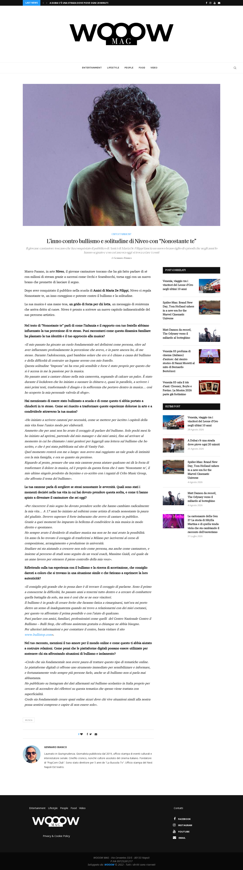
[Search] (235, 68)
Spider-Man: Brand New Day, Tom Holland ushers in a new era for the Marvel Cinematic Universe (108, 2)
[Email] (219, 3)
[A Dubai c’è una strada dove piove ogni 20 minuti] (173, 445)
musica (28, 720)
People (129, 67)
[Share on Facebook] (86, 734)
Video (153, 67)
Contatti (178, 808)
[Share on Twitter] (90, 734)
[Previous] (43, 3)
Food (142, 67)
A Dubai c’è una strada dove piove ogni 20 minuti (204, 442)
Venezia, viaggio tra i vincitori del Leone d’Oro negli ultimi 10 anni (178, 285)
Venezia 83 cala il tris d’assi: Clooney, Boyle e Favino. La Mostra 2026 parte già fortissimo (177, 388)
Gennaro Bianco (123, 258)
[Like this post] (81, 734)
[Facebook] (205, 3)
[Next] (46, 3)
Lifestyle (113, 67)
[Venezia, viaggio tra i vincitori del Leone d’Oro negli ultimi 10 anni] (209, 286)
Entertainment (92, 67)
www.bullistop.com (38, 635)
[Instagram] (210, 3)
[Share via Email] (96, 734)
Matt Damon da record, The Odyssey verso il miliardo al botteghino (177, 333)
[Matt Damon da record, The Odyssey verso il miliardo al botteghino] (209, 335)
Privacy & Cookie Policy (56, 836)
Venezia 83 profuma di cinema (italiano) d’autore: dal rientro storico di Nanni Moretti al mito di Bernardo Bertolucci (179, 361)
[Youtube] (215, 3)
